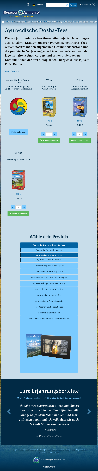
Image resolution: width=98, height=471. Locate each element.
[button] (8, 421)
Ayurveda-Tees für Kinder (49, 259)
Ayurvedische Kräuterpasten (49, 271)
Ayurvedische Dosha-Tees (49, 255)
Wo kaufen (69, 22)
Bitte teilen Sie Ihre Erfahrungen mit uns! (64, 398)
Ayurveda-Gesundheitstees (49, 250)
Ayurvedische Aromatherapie (49, 301)
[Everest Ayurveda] (21, 14)
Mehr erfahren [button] (18, 132)
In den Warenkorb (50, 141)
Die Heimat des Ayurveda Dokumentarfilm (49, 318)
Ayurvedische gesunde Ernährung (49, 283)
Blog (60, 22)
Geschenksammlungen (49, 313)
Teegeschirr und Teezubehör (49, 307)
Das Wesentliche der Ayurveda (41, 22)
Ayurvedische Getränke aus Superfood (49, 277)
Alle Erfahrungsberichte (30, 398)
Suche (73, 5)
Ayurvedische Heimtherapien (49, 289)
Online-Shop (82, 22)
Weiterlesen (11, 71)
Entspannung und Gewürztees (49, 265)
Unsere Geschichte (16, 22)
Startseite (4, 21)
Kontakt (93, 22)
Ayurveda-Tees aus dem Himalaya (49, 245)
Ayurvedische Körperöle (49, 295)
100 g (49, 102)
